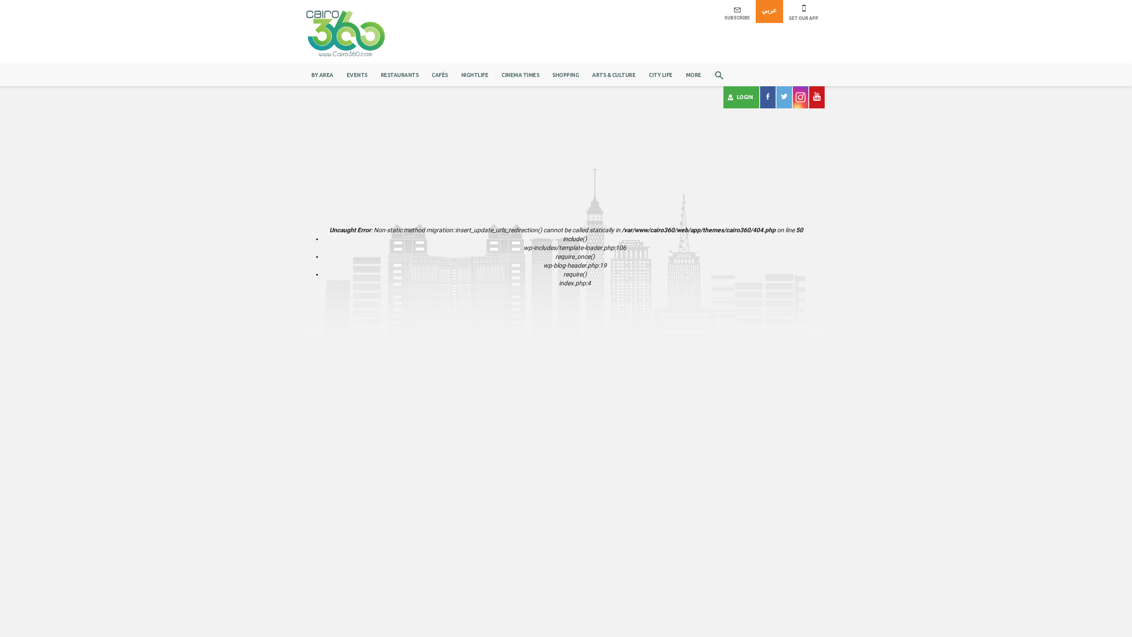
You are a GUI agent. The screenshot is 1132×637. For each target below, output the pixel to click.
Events (357, 75)
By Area (322, 75)
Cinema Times (520, 75)
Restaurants (400, 75)
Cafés (440, 75)
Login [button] (745, 97)
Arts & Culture (613, 75)
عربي (769, 10)
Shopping (565, 75)
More (693, 75)
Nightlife (475, 75)
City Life (661, 75)
